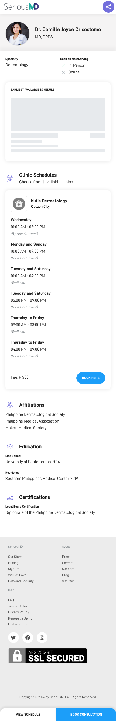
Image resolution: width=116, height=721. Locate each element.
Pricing (13, 563)
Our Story (15, 556)
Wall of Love (17, 575)
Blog (65, 575)
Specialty (11, 59)
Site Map (68, 581)
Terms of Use (17, 606)
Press (66, 556)
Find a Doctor (18, 624)
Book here (91, 377)
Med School (13, 456)
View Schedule (28, 714)
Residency (12, 472)
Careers (67, 563)
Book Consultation (86, 714)
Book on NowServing (74, 59)
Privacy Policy (18, 612)
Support (68, 569)
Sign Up (13, 569)
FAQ (11, 600)
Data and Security (21, 581)
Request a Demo (20, 618)
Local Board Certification (22, 506)
